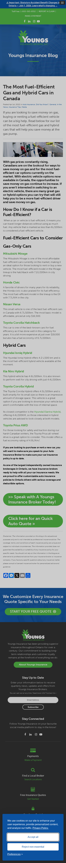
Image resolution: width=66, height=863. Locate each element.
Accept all (33, 837)
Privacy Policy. (41, 828)
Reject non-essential (33, 846)
